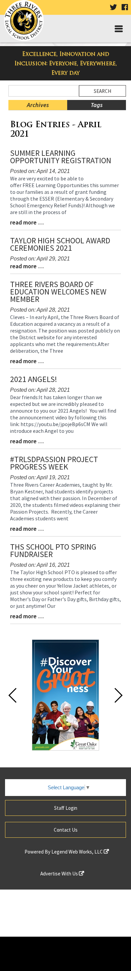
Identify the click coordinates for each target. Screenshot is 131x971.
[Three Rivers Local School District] (26, 22)
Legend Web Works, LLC (77, 851)
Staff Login (65, 808)
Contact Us (66, 830)
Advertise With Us (59, 873)
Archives (38, 105)
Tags (96, 105)
